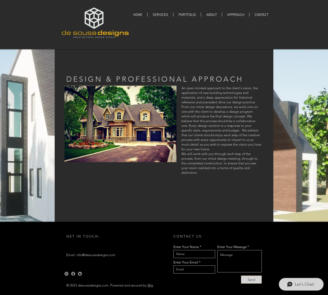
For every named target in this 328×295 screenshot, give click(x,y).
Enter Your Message (232, 246)
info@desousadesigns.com (96, 255)
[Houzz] (80, 274)
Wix (150, 285)
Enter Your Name (186, 246)
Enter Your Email (185, 262)
